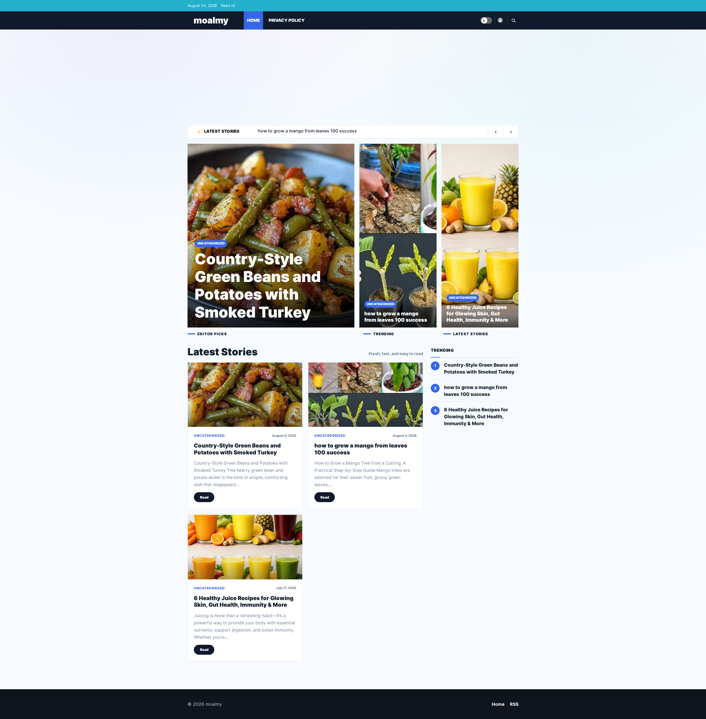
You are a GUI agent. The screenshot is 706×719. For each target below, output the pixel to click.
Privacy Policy (287, 20)
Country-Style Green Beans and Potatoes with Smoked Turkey (237, 449)
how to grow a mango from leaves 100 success (475, 390)
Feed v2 (228, 5)
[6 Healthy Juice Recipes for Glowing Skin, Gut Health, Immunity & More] (245, 547)
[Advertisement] (353, 74)
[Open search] (513, 20)
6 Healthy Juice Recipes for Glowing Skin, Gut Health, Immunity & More (243, 601)
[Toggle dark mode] (486, 20)
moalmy (211, 20)
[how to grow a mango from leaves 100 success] (365, 395)
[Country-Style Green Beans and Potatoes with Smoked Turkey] (245, 395)
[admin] (500, 20)
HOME (253, 20)
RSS (514, 704)
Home (498, 704)
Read (204, 497)
